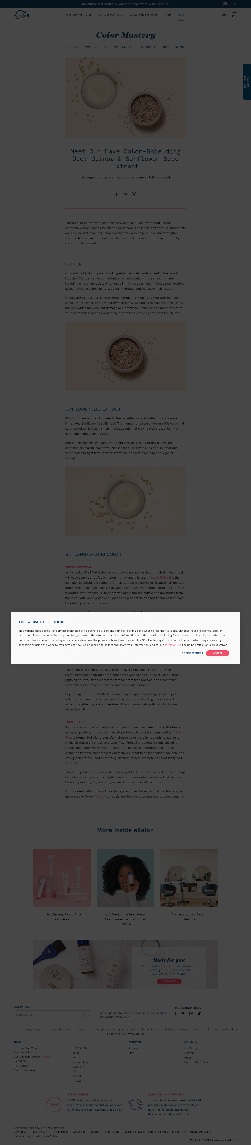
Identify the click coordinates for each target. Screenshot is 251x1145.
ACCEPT (217, 653)
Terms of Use (173, 645)
